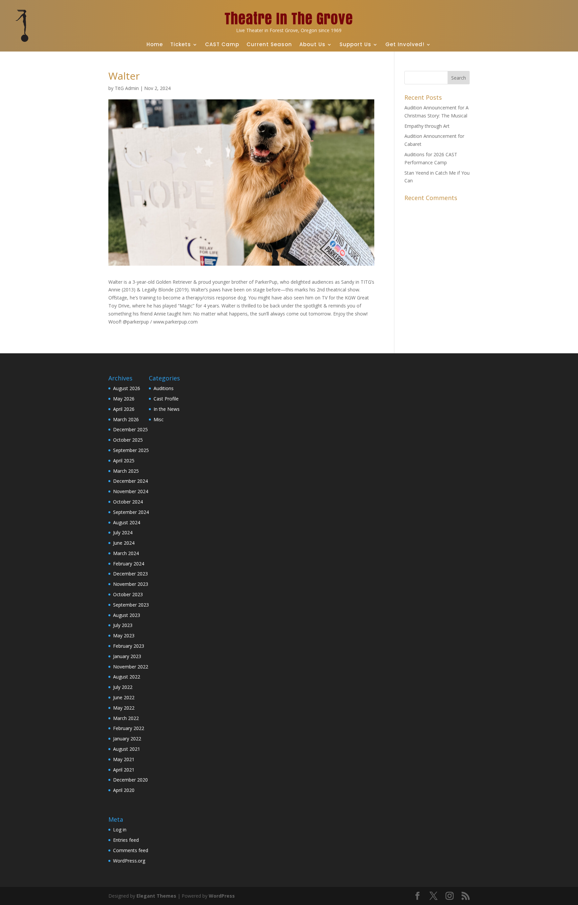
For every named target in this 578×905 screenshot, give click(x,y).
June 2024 (123, 543)
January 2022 (127, 738)
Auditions (164, 388)
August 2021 (126, 749)
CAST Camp (222, 44)
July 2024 (122, 532)
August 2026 (126, 388)
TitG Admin (127, 88)
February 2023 (128, 646)
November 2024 (130, 491)
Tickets (180, 44)
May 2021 (123, 759)
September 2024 (131, 512)
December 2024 (130, 481)
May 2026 (123, 398)
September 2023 (131, 605)
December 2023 (130, 573)
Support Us (355, 44)
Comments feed (130, 850)
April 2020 (123, 790)
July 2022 (122, 687)
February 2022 (128, 728)
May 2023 (123, 635)
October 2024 (128, 502)
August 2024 (126, 522)
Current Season (269, 44)
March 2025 (126, 471)
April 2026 (123, 409)
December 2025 (130, 429)
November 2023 (130, 584)
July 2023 (122, 625)
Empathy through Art (427, 126)
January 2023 (127, 656)
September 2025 (131, 450)
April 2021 (123, 769)
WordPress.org (129, 860)
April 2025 (123, 460)
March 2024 (126, 553)
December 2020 (130, 780)
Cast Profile (166, 398)
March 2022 (126, 718)
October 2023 (128, 594)
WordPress (222, 896)
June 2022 (123, 697)
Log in (119, 829)
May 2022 (123, 708)
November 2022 (130, 666)
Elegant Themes (156, 896)
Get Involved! (404, 44)
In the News (167, 409)
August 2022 (126, 676)
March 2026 (126, 419)
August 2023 (126, 615)
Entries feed (126, 840)
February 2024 (128, 563)
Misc (159, 419)
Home (155, 44)
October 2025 (128, 440)
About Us (312, 44)
